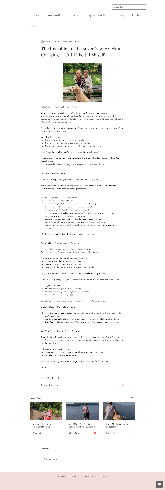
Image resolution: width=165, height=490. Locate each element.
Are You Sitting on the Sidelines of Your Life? (42, 425)
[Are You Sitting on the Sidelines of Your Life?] (46, 411)
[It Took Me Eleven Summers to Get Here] (119, 411)
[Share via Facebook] (42, 378)
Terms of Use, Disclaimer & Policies (96, 476)
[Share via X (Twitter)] (47, 378)
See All (132, 398)
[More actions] (122, 41)
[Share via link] (58, 378)
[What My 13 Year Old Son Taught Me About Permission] (82, 411)
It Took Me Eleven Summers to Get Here (118, 425)
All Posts (33, 26)
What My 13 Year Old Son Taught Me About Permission (82, 425)
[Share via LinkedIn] (53, 378)
